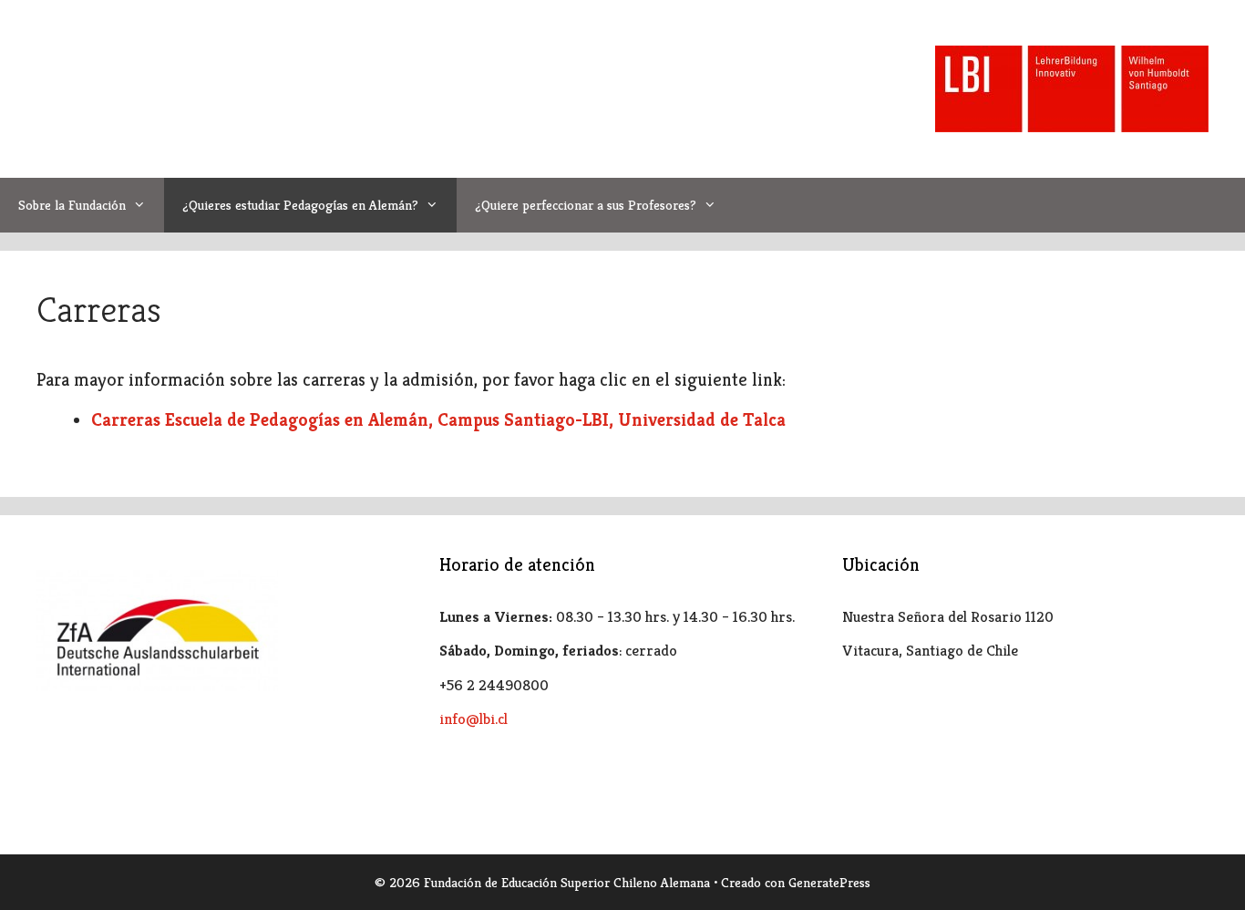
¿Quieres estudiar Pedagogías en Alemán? (300, 204)
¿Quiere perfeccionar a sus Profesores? (585, 204)
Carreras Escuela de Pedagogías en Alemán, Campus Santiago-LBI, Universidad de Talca (438, 419)
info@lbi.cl (473, 718)
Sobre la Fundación (72, 204)
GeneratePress (829, 882)
